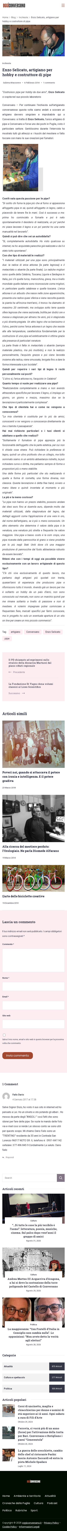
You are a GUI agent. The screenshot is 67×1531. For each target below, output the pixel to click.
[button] (6, 1524)
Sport (34, 1510)
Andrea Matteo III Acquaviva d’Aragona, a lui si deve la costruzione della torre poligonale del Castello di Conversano (33, 1282)
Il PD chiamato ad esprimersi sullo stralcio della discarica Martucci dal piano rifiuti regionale (30, 662)
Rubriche (21, 1510)
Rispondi (10, 1157)
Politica (33, 1324)
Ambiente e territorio (27, 1496)
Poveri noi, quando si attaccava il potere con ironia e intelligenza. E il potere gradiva (31, 776)
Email (5, 996)
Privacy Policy (51, 1522)
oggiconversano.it (32, 1522)
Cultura (33, 1221)
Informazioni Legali (29, 1526)
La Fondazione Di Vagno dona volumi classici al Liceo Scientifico (31, 685)
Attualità (50, 1496)
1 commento (49, 83)
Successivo (14, 693)
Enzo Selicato (52, 631)
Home (6, 1496)
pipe (7, 638)
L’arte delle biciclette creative (23, 896)
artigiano (15, 631)
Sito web (6, 1015)
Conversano (32, 631)
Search (61, 1178)
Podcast (52, 1503)
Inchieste (6, 63)
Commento (8, 944)
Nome (5, 978)
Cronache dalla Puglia (16, 1503)
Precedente (19, 672)
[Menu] (63, 5)
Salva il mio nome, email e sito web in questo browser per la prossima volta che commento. (33, 1041)
